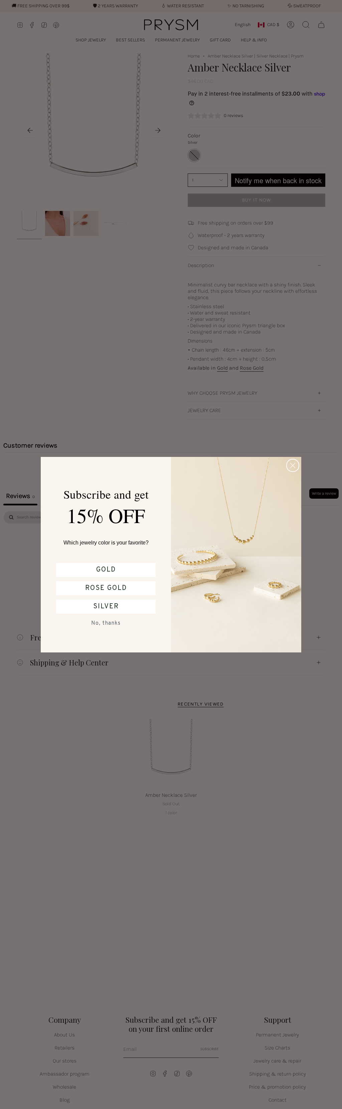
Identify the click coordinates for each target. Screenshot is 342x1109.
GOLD (106, 570)
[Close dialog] (293, 465)
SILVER (106, 606)
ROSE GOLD (106, 588)
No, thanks (106, 623)
